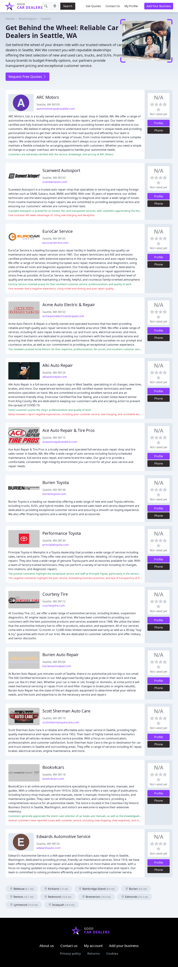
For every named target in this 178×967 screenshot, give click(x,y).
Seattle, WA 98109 (48, 104)
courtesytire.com (53, 605)
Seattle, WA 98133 (48, 844)
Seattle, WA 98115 (54, 438)
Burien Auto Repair (60, 654)
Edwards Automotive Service (63, 836)
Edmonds (136, 897)
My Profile (131, 6)
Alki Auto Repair (57, 365)
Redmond (59, 897)
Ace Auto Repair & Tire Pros (68, 430)
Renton (23, 897)
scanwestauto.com (54, 182)
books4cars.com (53, 779)
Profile (158, 123)
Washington (28, 19)
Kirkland (57, 889)
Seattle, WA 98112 (54, 601)
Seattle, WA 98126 (54, 372)
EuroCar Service (57, 231)
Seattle (46, 19)
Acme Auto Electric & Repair (68, 304)
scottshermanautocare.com (60, 722)
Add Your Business (159, 6)
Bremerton (98, 897)
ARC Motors (48, 97)
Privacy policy (70, 953)
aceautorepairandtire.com (59, 442)
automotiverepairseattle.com (56, 109)
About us (46, 945)
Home (10, 19)
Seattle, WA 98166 (54, 662)
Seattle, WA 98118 (54, 774)
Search (67, 6)
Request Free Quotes (26, 76)
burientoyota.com (54, 494)
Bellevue (23, 889)
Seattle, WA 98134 (54, 540)
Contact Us (113, 6)
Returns (93, 953)
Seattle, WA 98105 (54, 238)
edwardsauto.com (48, 848)
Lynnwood (25, 905)
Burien (137, 889)
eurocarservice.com (55, 243)
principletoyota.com (55, 545)
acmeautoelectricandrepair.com (63, 316)
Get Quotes (93, 6)
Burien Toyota (55, 482)
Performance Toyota (61, 533)
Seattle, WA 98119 (54, 718)
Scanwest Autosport (61, 170)
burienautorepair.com (56, 666)
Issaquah (63, 905)
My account (93, 945)
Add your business (124, 945)
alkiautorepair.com (54, 377)
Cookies (112, 953)
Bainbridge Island (98, 889)
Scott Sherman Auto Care (66, 711)
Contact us (69, 945)
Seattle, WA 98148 (54, 490)
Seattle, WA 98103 (54, 178)
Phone (158, 130)
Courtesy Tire (55, 594)
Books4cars (53, 767)
